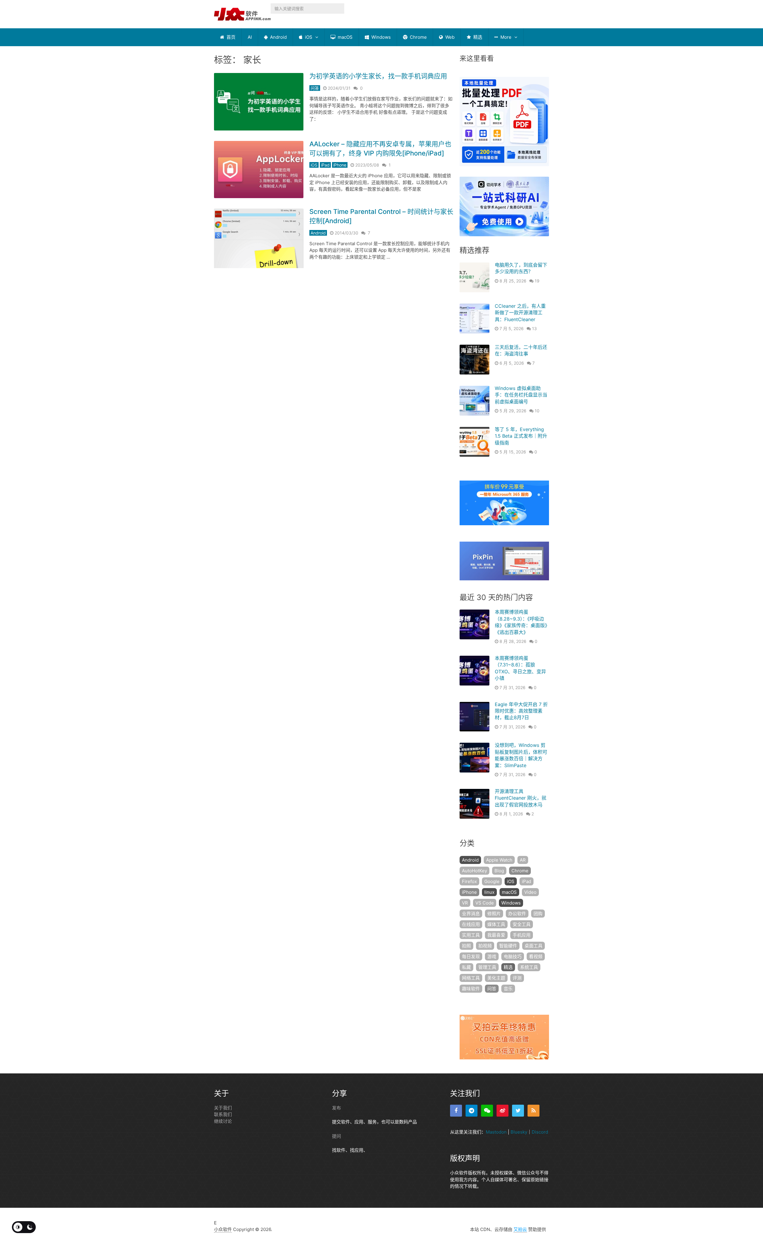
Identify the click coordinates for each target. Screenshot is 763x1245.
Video (530, 892)
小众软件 (223, 1229)
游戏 (491, 956)
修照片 (494, 913)
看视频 (535, 956)
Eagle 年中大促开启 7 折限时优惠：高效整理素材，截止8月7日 (521, 711)
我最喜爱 (496, 935)
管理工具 (487, 967)
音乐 (508, 988)
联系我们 (223, 1114)
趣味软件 (471, 988)
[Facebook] (456, 1111)
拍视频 (485, 946)
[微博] (502, 1111)
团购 (538, 913)
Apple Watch (499, 860)
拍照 (466, 946)
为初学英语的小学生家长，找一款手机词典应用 (378, 76)
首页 (230, 37)
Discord (540, 1132)
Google (492, 881)
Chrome (418, 37)
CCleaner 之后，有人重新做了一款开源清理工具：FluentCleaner (520, 312)
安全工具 (522, 924)
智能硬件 (508, 946)
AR (523, 860)
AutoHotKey (474, 870)
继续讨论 (223, 1121)
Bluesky (519, 1132)
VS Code (484, 903)
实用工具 (471, 935)
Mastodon (496, 1132)
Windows (380, 37)
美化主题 (496, 978)
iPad (325, 164)
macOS (344, 37)
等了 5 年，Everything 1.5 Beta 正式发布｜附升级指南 (521, 436)
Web (449, 37)
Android (278, 37)
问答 (315, 88)
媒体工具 (496, 924)
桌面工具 (533, 946)
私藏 (466, 967)
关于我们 (223, 1108)
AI (250, 37)
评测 (517, 978)
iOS (308, 37)
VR (465, 903)
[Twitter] (518, 1111)
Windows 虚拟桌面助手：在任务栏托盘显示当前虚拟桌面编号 (521, 395)
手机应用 (522, 935)
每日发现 (471, 956)
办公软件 (517, 913)
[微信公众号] (487, 1111)
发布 (336, 1108)
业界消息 (471, 913)
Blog (499, 870)
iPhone (339, 164)
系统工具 (529, 967)
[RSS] (533, 1111)
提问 (336, 1136)
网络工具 (471, 978)
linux (489, 892)
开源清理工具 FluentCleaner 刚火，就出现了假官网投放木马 (520, 798)
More (505, 37)
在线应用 (471, 924)
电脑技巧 (513, 956)
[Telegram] (471, 1111)
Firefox (469, 881)
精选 (477, 37)
